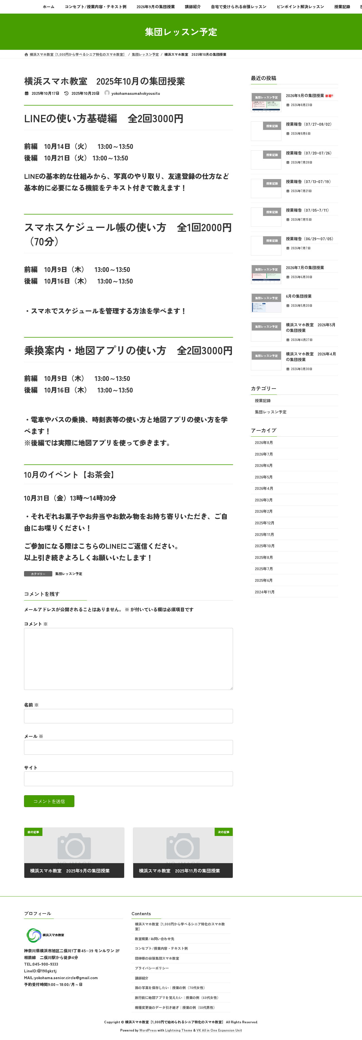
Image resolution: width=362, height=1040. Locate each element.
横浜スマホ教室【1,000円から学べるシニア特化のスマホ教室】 (180, 926)
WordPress (148, 1030)
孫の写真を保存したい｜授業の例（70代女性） (171, 987)
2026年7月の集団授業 (305, 267)
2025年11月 (264, 534)
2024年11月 (265, 591)
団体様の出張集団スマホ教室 (157, 958)
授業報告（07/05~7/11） (308, 210)
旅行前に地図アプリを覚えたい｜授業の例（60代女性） (177, 997)
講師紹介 (141, 977)
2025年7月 (264, 568)
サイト (31, 767)
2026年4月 (264, 488)
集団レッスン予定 (68, 573)
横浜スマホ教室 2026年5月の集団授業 (311, 327)
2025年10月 (265, 545)
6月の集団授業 (299, 296)
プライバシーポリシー (152, 968)
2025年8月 (264, 557)
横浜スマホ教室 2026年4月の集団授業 (311, 356)
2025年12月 (265, 523)
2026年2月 (264, 511)
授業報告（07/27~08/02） (310, 124)
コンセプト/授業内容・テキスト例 (161, 948)
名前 (31, 705)
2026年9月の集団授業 (309, 95)
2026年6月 (264, 465)
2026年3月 (264, 499)
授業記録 (263, 400)
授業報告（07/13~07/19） (309, 181)
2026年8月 (264, 442)
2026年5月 (264, 476)
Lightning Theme (178, 1030)
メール (33, 736)
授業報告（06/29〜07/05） (310, 238)
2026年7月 (264, 453)
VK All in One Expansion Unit (219, 1030)
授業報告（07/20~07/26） (310, 152)
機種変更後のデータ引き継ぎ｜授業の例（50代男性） (176, 1007)
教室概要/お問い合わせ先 (154, 938)
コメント (36, 624)
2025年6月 (264, 580)
